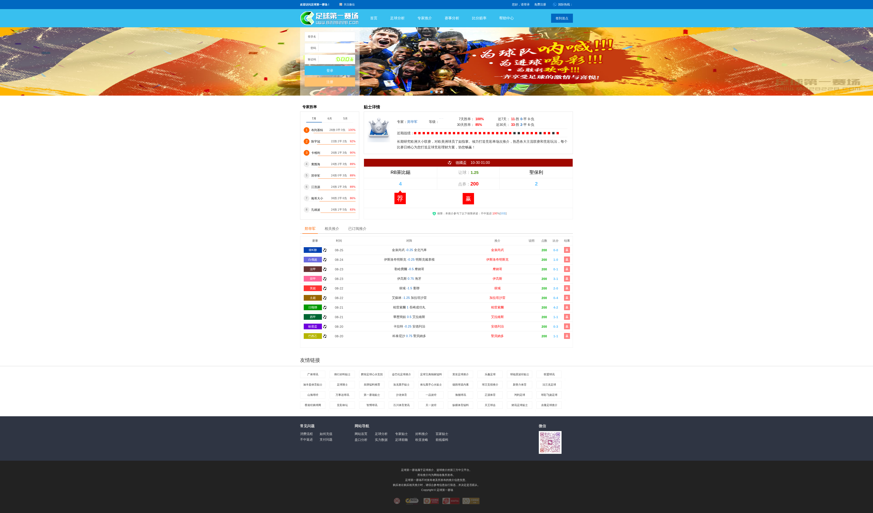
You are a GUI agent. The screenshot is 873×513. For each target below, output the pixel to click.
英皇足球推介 (460, 374)
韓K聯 (313, 250)
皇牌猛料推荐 (372, 384)
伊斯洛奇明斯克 (497, 259)
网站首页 (361, 434)
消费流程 (306, 434)
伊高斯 (497, 278)
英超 (313, 288)
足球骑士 (342, 384)
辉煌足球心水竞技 (372, 374)
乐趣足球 (490, 374)
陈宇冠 (315, 141)
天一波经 (431, 405)
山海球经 (312, 394)
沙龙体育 (401, 394)
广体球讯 (312, 374)
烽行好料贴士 (342, 374)
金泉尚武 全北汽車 (409, 250)
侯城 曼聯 (409, 288)
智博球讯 (371, 405)
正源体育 (490, 394)
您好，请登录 (521, 4)
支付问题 (326, 439)
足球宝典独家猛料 (431, 374)
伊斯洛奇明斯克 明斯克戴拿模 (409, 259)
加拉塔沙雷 (497, 298)
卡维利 (315, 153)
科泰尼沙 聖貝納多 (409, 336)
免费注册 (540, 4)
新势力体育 (520, 384)
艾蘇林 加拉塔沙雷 (409, 298)
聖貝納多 (497, 336)
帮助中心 (506, 18)
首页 (373, 18)
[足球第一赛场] (329, 18)
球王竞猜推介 (490, 384)
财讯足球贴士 (520, 405)
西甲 (313, 317)
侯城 (497, 288)
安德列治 (497, 326)
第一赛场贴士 (372, 394)
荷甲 (313, 278)
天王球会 (490, 405)
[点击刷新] (345, 59)
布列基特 (317, 130)
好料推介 (421, 434)
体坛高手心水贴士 (431, 384)
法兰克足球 (549, 384)
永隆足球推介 (549, 405)
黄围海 (315, 164)
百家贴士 (442, 434)
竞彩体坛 (342, 405)
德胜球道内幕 (460, 384)
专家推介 (424, 18)
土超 (313, 298)
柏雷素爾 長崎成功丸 (409, 307)
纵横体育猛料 (460, 405)
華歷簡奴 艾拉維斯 (409, 317)
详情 (503, 213)
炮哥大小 (317, 198)
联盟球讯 (549, 374)
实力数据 (381, 440)
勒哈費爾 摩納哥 (409, 269)
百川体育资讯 (401, 405)
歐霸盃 (312, 326)
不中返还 (306, 439)
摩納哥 (497, 269)
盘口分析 (361, 440)
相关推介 (332, 229)
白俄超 (312, 259)
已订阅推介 (357, 229)
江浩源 (315, 187)
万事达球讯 (342, 394)
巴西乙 (312, 336)
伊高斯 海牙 (409, 278)
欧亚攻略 (421, 440)
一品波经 (431, 394)
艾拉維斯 (497, 317)
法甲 (313, 269)
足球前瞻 (401, 440)
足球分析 (397, 18)
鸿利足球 (519, 394)
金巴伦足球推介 (401, 374)
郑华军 (412, 122)
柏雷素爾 (497, 307)
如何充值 (326, 434)
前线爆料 (442, 440)
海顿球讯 (460, 394)
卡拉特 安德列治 (409, 326)
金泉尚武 (497, 250)
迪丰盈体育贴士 (312, 384)
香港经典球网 (313, 405)
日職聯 (312, 307)
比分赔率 (479, 18)
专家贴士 (401, 434)
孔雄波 (315, 209)
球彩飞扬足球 (549, 394)
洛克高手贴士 (401, 384)
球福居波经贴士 (519, 374)
